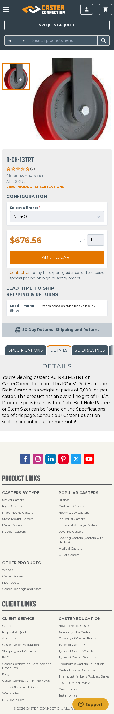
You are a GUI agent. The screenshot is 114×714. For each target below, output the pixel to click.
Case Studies (68, 689)
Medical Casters (70, 548)
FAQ (5, 657)
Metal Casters (12, 525)
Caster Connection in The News (26, 681)
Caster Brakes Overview (77, 670)
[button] (16, 76)
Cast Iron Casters (71, 506)
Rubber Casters (14, 531)
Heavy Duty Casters (74, 512)
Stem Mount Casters (17, 519)
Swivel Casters (13, 500)
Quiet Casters (69, 555)
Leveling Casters (71, 531)
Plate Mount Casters (17, 512)
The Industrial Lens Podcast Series (84, 676)
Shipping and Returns (19, 651)
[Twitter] (76, 459)
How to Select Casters (75, 626)
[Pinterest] (63, 459)
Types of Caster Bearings (77, 657)
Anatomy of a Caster (74, 632)
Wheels (7, 570)
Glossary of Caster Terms (77, 638)
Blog (5, 674)
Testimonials (68, 695)
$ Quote (57, 25)
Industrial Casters (72, 519)
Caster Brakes (12, 576)
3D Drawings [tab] (90, 350)
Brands (64, 500)
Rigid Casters (12, 506)
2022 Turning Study (74, 683)
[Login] (86, 9)
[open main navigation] (6, 9)
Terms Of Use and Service (21, 687)
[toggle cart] (105, 9)
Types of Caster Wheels (76, 651)
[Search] (103, 40)
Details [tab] (59, 350)
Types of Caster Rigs (74, 645)
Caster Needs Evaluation (20, 645)
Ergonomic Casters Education (81, 664)
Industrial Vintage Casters (78, 525)
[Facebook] (25, 459)
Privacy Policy (13, 700)
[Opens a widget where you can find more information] (90, 704)
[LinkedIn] (50, 459)
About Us (9, 638)
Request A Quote (15, 632)
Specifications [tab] (25, 350)
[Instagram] (38, 459)
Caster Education (80, 618)
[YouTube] (89, 459)
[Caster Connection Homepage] (43, 9)
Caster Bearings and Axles (21, 589)
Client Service (18, 618)
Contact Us (20, 272)
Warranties (10, 693)
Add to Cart (57, 257)
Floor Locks (10, 582)
